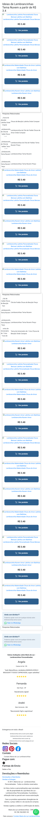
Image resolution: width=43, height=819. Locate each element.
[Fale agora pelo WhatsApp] (36, 812)
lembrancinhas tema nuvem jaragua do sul (22, 741)
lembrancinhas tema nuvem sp (21, 738)
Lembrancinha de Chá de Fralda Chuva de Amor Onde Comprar (25, 131)
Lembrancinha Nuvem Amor (22, 93)
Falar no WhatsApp (14, 623)
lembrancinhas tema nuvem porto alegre (21, 734)
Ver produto (23, 30)
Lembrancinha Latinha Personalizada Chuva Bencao (21, 19)
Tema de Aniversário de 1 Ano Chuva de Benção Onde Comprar (25, 332)
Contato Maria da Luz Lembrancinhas (17, 757)
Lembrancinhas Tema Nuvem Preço (23, 164)
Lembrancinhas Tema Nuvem (21, 154)
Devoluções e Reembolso (11, 777)
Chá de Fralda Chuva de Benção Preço (24, 302)
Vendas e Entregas (9, 779)
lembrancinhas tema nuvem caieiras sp (21, 736)
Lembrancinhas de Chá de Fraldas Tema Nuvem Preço (25, 144)
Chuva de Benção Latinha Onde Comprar (25, 121)
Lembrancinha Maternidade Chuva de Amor (21, 70)
